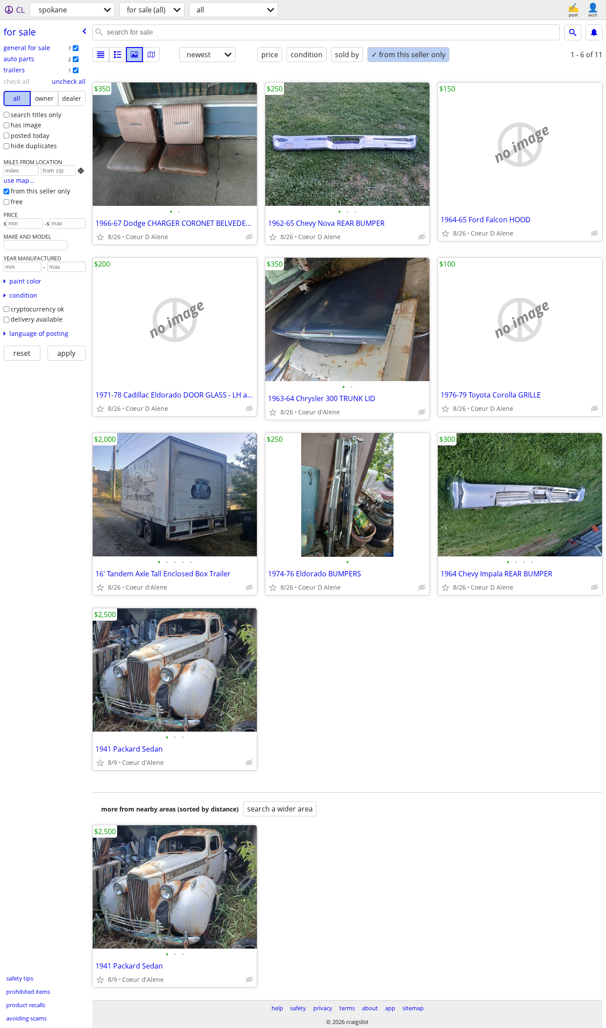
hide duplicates (34, 146)
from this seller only (40, 191)
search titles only (36, 114)
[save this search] (594, 32)
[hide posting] (249, 237)
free (17, 201)
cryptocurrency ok (37, 309)
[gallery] (134, 54)
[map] (151, 54)
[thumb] (117, 54)
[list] (100, 54)
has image (26, 125)
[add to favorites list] (100, 237)
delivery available (37, 319)
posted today (30, 135)
